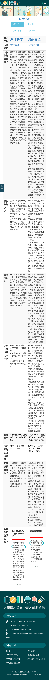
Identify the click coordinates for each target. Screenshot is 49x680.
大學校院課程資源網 (13, 663)
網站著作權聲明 (32, 672)
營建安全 (34, 39)
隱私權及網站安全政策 (19, 672)
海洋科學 (16, 39)
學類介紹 (17, 24)
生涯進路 (31, 24)
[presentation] (12, 546)
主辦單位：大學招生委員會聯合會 (23, 621)
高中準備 (17, 31)
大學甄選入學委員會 (13, 659)
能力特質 (31, 31)
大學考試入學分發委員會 (36, 659)
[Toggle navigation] (44, 3)
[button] (17, 585)
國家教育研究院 (33, 655)
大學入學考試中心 (12, 655)
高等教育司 (31, 651)
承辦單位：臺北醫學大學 (19, 625)
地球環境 (15, 45)
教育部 (8, 651)
